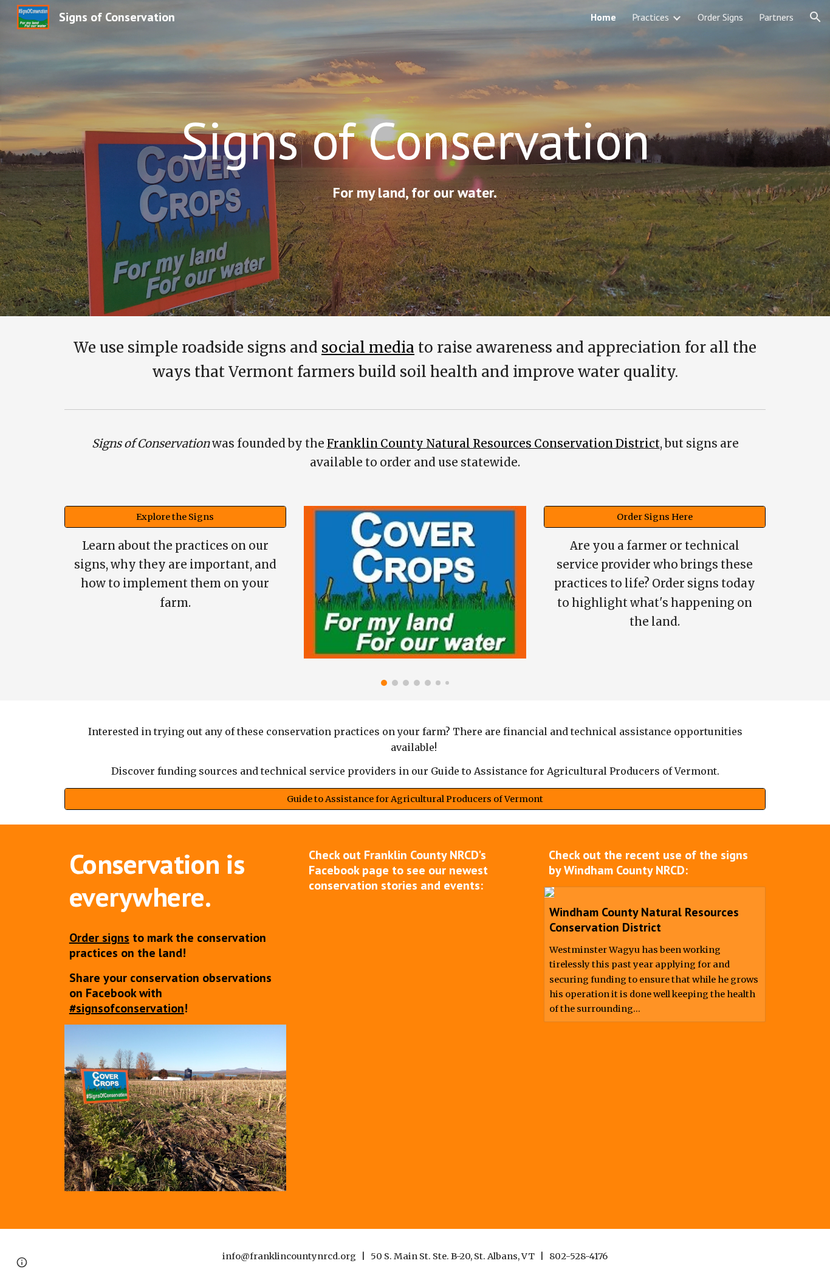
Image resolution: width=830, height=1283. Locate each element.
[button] (815, 17)
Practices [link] (650, 17)
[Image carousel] (415, 595)
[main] (415, 140)
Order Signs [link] (720, 17)
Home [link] (603, 17)
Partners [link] (776, 17)
